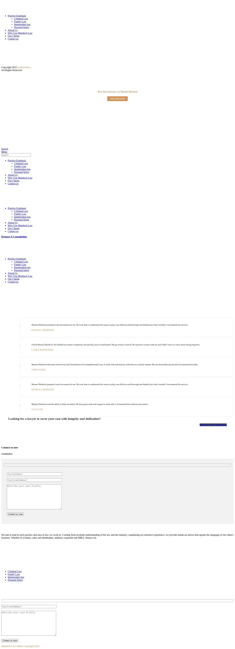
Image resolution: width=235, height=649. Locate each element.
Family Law (20, 21)
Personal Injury (21, 27)
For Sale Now (117, 99)
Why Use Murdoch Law (20, 33)
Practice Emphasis (17, 15)
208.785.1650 (13, 132)
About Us (13, 30)
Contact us (13, 38)
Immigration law (22, 24)
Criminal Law (21, 18)
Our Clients (13, 36)
